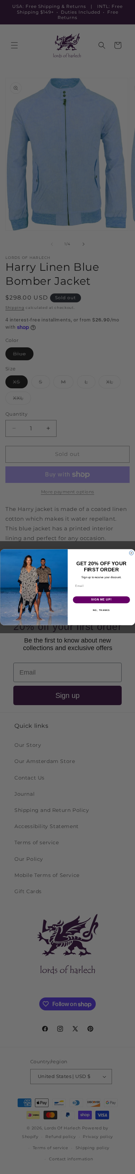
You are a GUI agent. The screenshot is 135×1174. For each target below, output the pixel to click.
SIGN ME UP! (101, 599)
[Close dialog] (131, 553)
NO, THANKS (101, 610)
